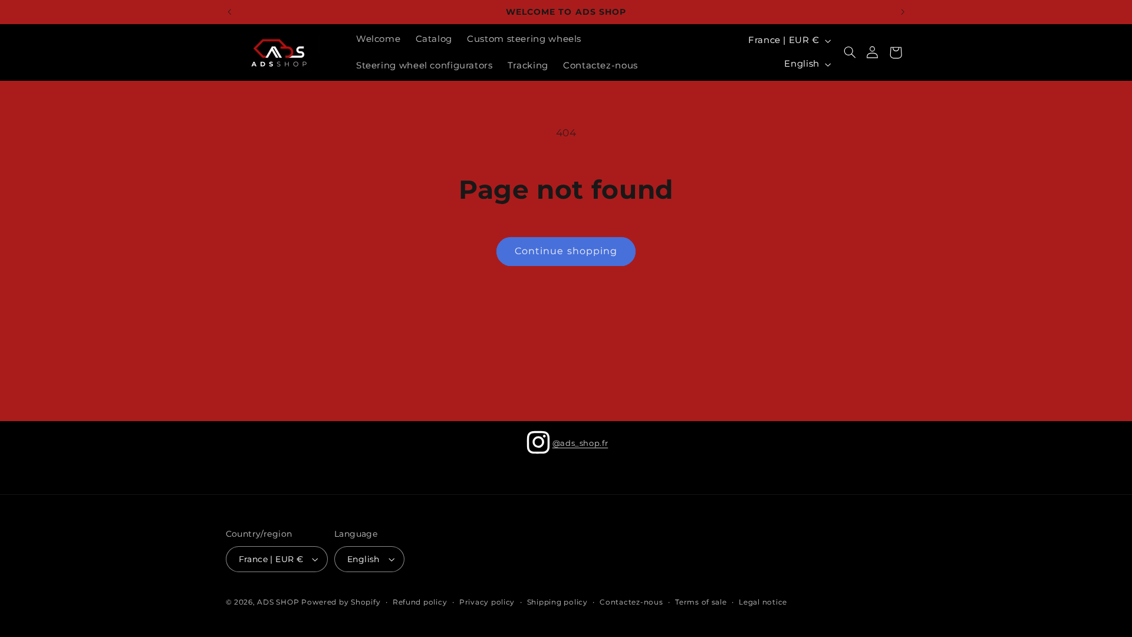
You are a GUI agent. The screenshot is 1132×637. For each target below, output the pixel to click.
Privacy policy (487, 602)
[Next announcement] (903, 12)
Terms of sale (701, 602)
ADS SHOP (278, 602)
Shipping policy (557, 602)
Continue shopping (566, 251)
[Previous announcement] (229, 12)
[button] (849, 52)
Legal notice (763, 602)
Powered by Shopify (340, 602)
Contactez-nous (631, 602)
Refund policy (420, 602)
